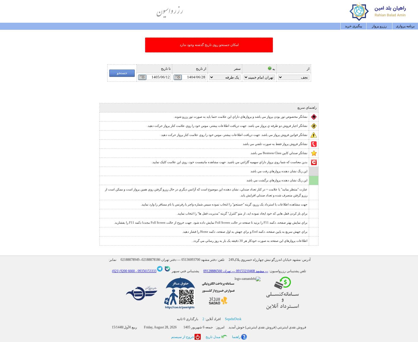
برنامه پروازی (405, 26)
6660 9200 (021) (123, 271)
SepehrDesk (233, 319)
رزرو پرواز (379, 26)
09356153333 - (145, 271)
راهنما (236, 337)
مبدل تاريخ (213, 337)
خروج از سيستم (182, 337)
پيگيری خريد (353, 26)
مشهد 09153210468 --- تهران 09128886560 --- (235, 271)
